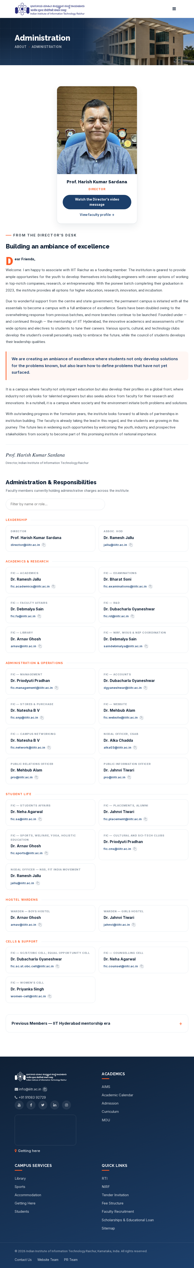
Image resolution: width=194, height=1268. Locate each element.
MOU (106, 1120)
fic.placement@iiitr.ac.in (123, 819)
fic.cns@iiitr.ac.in (117, 849)
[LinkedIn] (54, 1105)
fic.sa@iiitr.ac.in (23, 819)
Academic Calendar (117, 1095)
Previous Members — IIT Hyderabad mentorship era (61, 1023)
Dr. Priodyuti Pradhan (30, 680)
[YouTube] (19, 1105)
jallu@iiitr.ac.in (115, 545)
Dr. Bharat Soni (117, 579)
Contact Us (23, 1260)
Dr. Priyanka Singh (27, 989)
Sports (20, 1187)
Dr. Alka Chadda (118, 740)
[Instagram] (66, 1105)
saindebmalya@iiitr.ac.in (123, 646)
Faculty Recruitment (118, 1211)
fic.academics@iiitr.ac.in (30, 586)
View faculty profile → (97, 215)
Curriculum (110, 1112)
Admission (110, 1103)
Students (22, 1211)
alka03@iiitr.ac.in (117, 747)
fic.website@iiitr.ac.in (121, 717)
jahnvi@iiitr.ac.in (117, 924)
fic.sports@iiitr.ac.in (27, 853)
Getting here (29, 1151)
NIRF (106, 1187)
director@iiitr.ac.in (25, 545)
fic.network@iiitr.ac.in (28, 747)
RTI (104, 1178)
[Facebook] (30, 1105)
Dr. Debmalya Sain (27, 609)
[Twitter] (42, 1105)
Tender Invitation (115, 1195)
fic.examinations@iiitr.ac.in (125, 586)
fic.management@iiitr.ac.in (32, 688)
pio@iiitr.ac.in (114, 777)
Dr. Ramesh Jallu (119, 537)
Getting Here (25, 1203)
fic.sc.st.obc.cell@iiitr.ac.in (32, 966)
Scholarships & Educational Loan (128, 1220)
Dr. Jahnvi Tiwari (119, 770)
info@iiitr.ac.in (29, 1089)
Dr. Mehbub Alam (119, 710)
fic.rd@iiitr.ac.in (116, 616)
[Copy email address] (43, 544)
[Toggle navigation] (174, 9)
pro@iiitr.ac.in (22, 777)
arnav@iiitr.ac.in (23, 646)
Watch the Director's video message (97, 201)
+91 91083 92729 (32, 1097)
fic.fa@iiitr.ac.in (23, 616)
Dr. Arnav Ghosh (26, 639)
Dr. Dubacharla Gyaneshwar (129, 609)
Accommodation (28, 1195)
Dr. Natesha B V (25, 710)
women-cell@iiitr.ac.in (28, 996)
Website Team (47, 1260)
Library (20, 1178)
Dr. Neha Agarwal (27, 812)
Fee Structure (112, 1203)
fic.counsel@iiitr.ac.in (121, 966)
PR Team (71, 1260)
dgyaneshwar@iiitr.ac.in (123, 688)
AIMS (106, 1087)
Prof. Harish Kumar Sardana (36, 537)
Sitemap (108, 1228)
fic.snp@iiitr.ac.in (24, 717)
